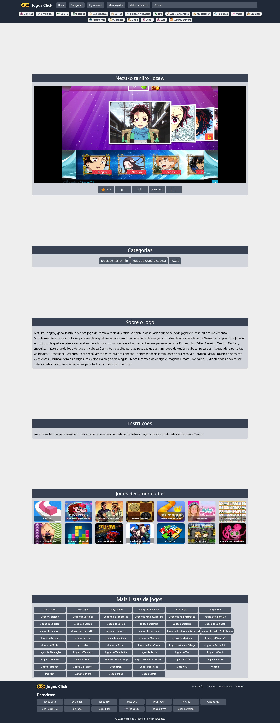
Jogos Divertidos (50, 659)
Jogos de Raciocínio (114, 261)
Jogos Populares (149, 666)
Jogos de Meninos (182, 638)
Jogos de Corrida (182, 624)
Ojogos (215, 666)
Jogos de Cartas (116, 624)
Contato (211, 686)
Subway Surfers (82, 674)
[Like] (123, 189)
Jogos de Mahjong (116, 638)
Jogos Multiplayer (83, 666)
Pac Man (49, 674)
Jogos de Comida (149, 624)
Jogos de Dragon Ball (82, 631)
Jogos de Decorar (49, 631)
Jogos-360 (131, 701)
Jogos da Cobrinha (83, 616)
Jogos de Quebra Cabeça (149, 261)
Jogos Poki (116, 666)
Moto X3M (181, 666)
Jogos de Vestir (215, 652)
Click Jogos (83, 609)
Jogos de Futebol (49, 638)
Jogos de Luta (83, 638)
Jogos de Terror (149, 652)
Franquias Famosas (148, 609)
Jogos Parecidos (186, 708)
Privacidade (225, 686)
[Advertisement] (140, 48)
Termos (240, 686)
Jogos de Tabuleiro (82, 652)
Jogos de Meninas (149, 638)
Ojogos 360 (213, 701)
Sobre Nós (197, 686)
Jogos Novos (95, 5)
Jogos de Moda (49, 645)
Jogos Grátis (149, 674)
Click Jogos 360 (50, 708)
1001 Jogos (49, 609)
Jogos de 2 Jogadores (116, 616)
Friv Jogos (182, 609)
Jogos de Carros (83, 624)
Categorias (77, 5)
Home (61, 5)
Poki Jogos (77, 708)
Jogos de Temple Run (116, 652)
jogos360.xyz (159, 708)
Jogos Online (116, 674)
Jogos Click (50, 701)
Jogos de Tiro (182, 652)
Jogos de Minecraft (215, 638)
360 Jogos (77, 701)
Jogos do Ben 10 (83, 659)
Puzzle (174, 261)
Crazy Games (116, 609)
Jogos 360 (215, 609)
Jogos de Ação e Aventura (149, 616)
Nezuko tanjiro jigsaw (140, 78)
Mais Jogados (116, 5)
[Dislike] (140, 189)
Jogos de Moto (83, 645)
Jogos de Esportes (116, 631)
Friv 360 (186, 701)
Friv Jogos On (131, 708)
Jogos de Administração (182, 616)
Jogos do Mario (182, 659)
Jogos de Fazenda (149, 631)
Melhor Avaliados (139, 5)
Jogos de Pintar (115, 645)
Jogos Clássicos (50, 616)
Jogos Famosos (49, 666)
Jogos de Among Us (215, 616)
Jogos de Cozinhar (215, 624)
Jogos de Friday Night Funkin (217, 631)
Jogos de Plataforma (148, 645)
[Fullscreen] (174, 189)
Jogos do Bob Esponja (116, 659)
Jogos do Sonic (215, 659)
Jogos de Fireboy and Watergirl (183, 631)
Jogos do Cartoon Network (149, 659)
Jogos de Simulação (50, 652)
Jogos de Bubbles (49, 624)
